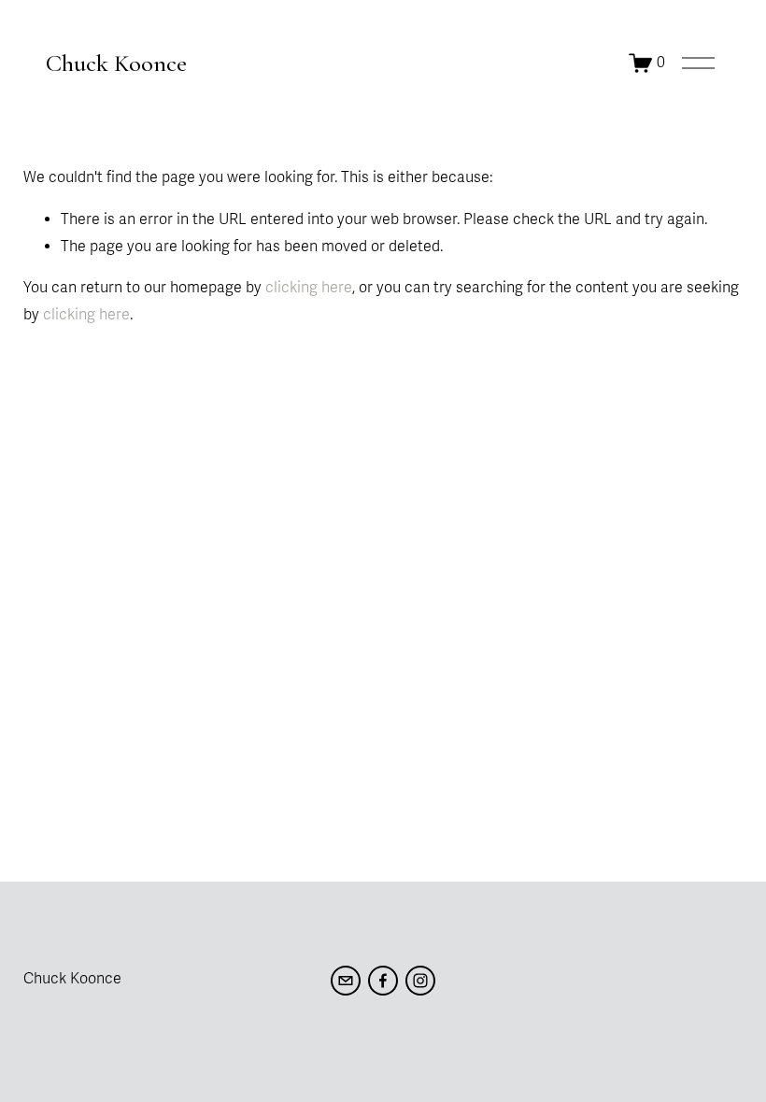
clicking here (308, 287)
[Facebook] (383, 981)
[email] (346, 981)
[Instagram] (420, 981)
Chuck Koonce (116, 63)
